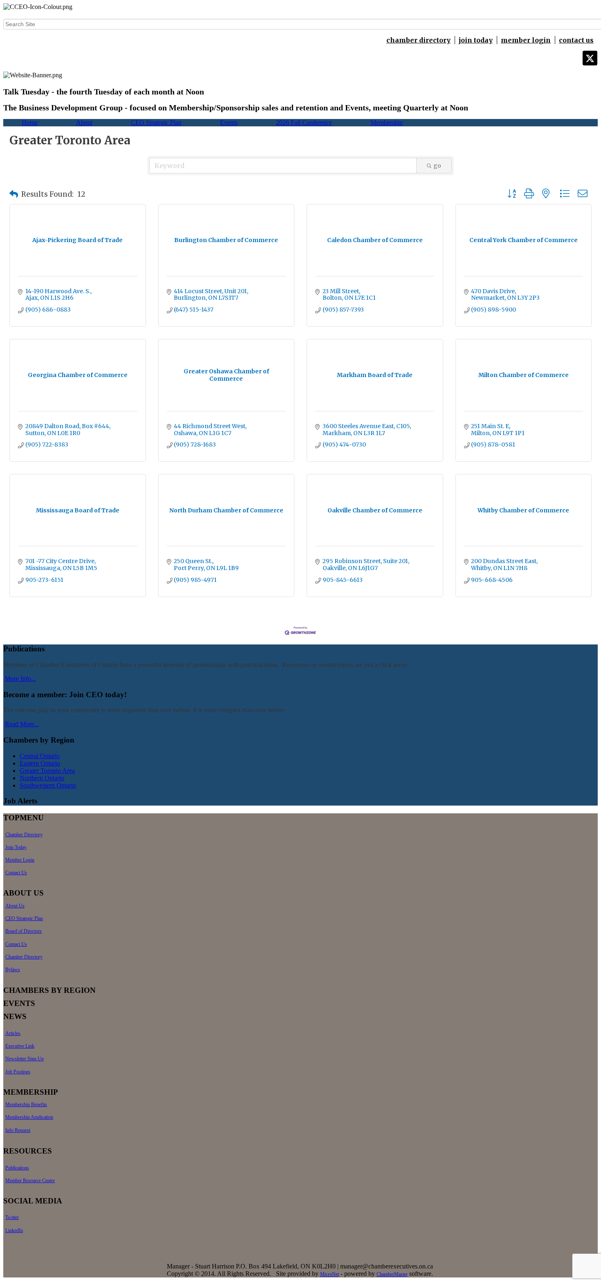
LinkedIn (14, 1230)
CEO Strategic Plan (156, 122)
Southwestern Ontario (48, 785)
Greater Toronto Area (47, 770)
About (84, 122)
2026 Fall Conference (304, 122)
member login (526, 40)
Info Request (17, 1130)
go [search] (437, 165)
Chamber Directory (24, 834)
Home (30, 122)
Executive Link (19, 1046)
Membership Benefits (26, 1104)
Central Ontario (40, 755)
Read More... (22, 724)
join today (476, 40)
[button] (13, 194)
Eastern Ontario (40, 763)
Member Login (19, 860)
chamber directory (418, 40)
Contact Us (16, 872)
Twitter (12, 1217)
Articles (12, 1033)
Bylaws (12, 969)
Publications (17, 1168)
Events (229, 122)
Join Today (16, 847)
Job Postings (17, 1072)
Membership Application (29, 1117)
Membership (386, 122)
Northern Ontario (42, 777)
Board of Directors (23, 931)
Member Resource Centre (30, 1180)
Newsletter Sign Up (24, 1059)
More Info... (20, 678)
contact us (576, 40)
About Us (15, 906)
